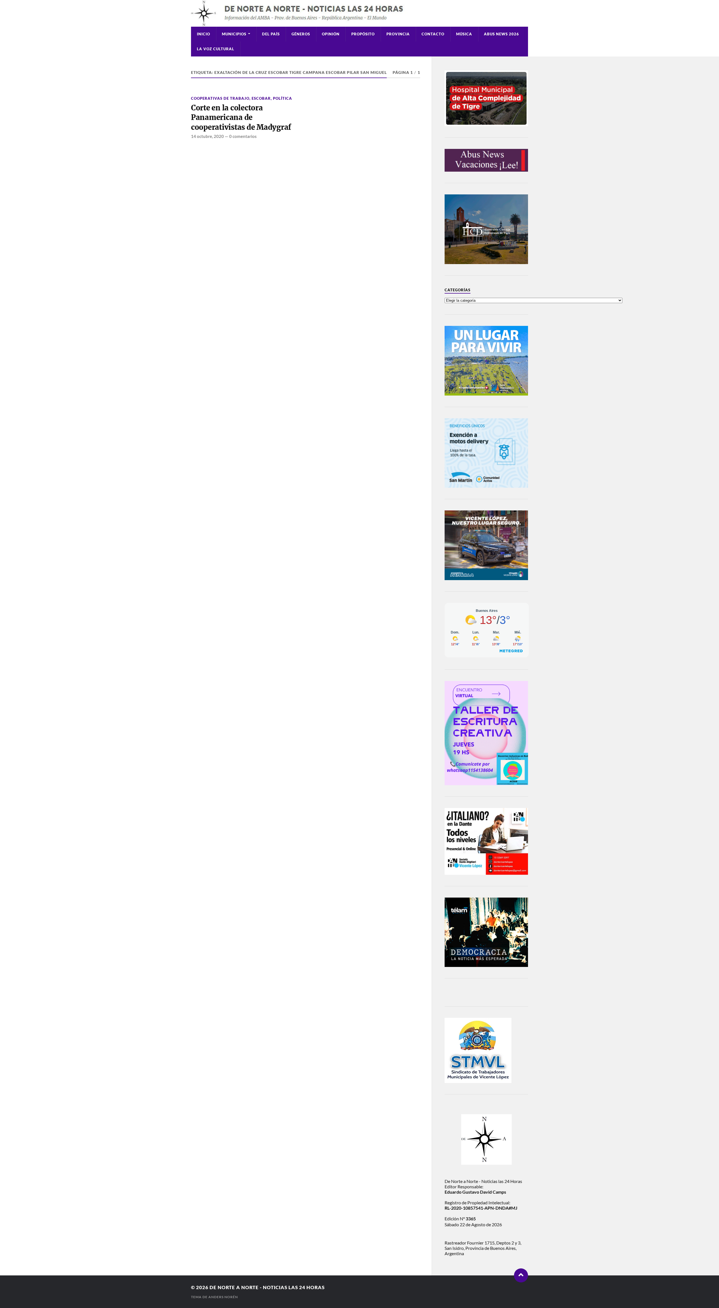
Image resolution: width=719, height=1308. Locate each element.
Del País (271, 34)
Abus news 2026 (501, 34)
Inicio (203, 34)
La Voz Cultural (215, 49)
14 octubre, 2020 (207, 136)
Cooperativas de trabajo (220, 98)
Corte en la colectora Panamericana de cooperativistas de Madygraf (241, 117)
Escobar (261, 98)
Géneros (301, 34)
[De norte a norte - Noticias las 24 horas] (359, 13)
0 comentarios (243, 136)
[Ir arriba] (521, 1275)
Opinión (331, 34)
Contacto (433, 34)
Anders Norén (223, 1297)
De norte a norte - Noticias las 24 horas (267, 1287)
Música (464, 34)
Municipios (234, 34)
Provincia (398, 34)
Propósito (363, 34)
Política (282, 98)
